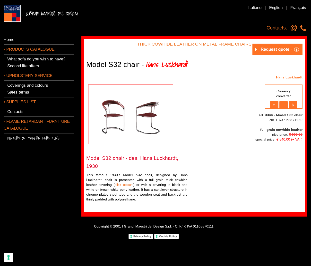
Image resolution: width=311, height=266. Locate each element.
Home (9, 39)
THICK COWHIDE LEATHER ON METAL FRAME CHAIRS (194, 44)
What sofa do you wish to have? (36, 59)
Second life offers (23, 66)
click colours (124, 185)
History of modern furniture (33, 138)
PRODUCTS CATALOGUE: (30, 49)
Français (298, 7)
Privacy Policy (142, 236)
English (276, 7)
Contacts (15, 111)
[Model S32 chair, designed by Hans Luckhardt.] (130, 114)
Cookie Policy (168, 236)
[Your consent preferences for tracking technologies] (8, 257)
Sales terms (18, 92)
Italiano (254, 7)
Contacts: (277, 27)
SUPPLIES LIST (20, 102)
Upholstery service (28, 75)
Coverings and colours (27, 85)
